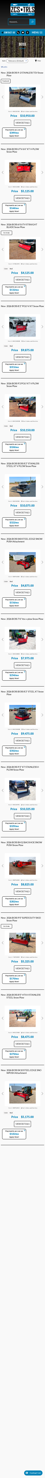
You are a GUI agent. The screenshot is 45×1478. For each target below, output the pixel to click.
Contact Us (9, 32)
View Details (23, 122)
